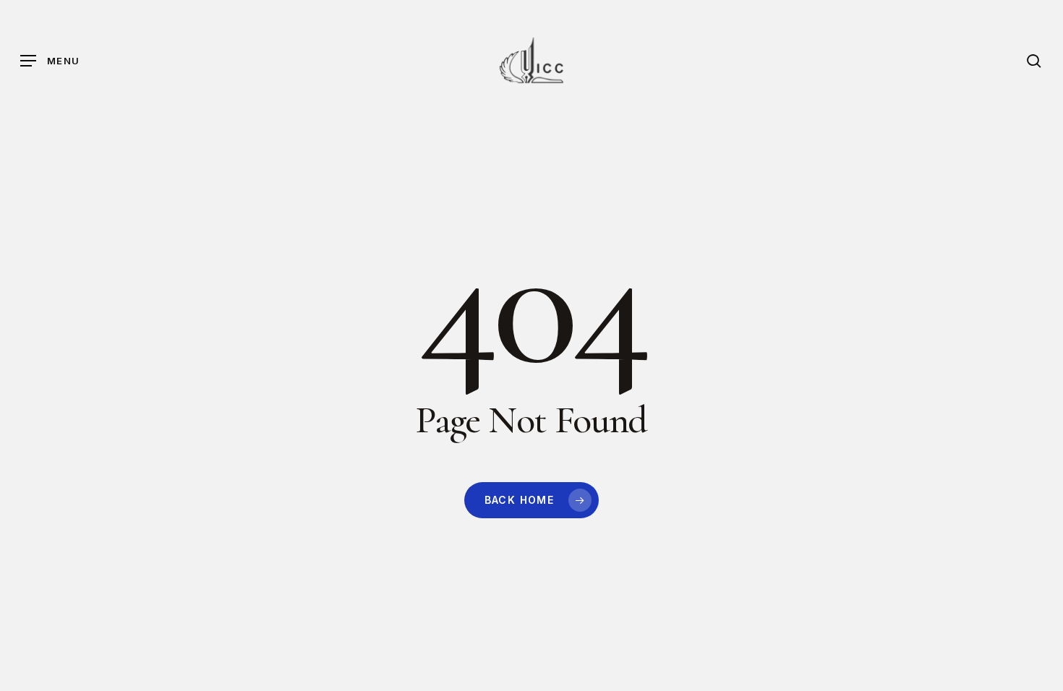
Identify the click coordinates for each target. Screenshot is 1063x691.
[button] (50, 61)
